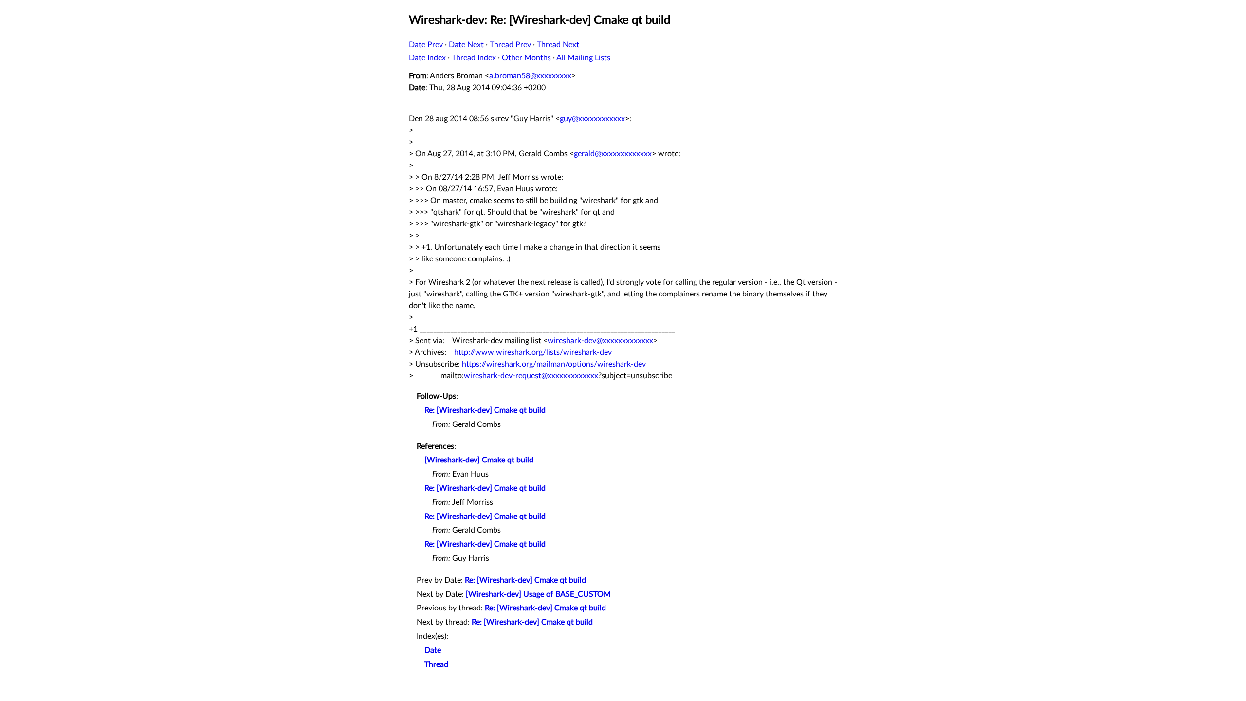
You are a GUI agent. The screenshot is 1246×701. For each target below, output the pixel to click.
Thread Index (474, 58)
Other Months (526, 58)
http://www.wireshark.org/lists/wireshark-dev (533, 352)
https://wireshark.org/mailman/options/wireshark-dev (554, 364)
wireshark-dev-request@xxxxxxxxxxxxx (531, 376)
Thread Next (558, 45)
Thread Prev (510, 45)
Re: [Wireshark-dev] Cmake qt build (485, 410)
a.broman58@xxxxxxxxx (530, 76)
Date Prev (426, 45)
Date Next (466, 45)
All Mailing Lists (583, 58)
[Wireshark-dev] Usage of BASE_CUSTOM (538, 594)
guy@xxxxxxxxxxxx (592, 119)
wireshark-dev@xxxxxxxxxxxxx (600, 341)
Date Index (427, 58)
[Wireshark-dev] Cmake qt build (478, 460)
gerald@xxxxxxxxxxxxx (613, 154)
